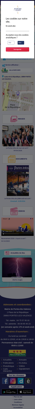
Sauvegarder (17, 49)
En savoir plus (11, 26)
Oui (10, 43)
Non (19, 43)
